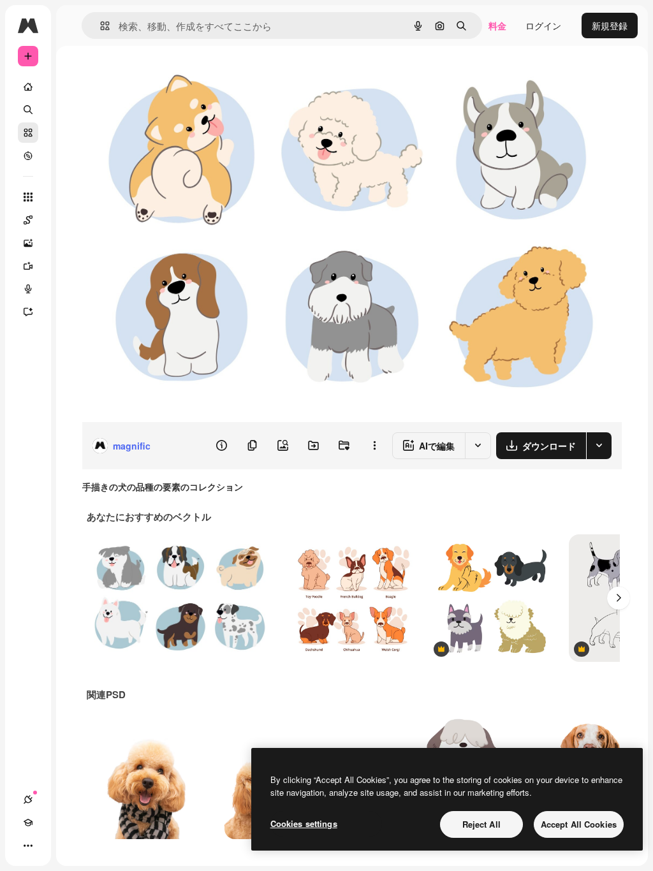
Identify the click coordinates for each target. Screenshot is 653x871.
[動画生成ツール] (28, 266)
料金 (497, 25)
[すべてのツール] (28, 197)
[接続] (28, 799)
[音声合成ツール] (28, 289)
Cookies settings (303, 823)
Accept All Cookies (579, 824)
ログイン (543, 25)
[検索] (28, 109)
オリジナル (169, 75)
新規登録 (609, 25)
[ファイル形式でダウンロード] (599, 445)
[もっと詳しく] (28, 155)
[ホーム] (28, 87)
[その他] (28, 845)
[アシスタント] (28, 312)
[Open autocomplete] (99, 26)
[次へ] (618, 598)
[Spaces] (28, 220)
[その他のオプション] (374, 445)
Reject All (481, 824)
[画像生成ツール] (28, 243)
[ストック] (28, 132)
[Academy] (28, 822)
